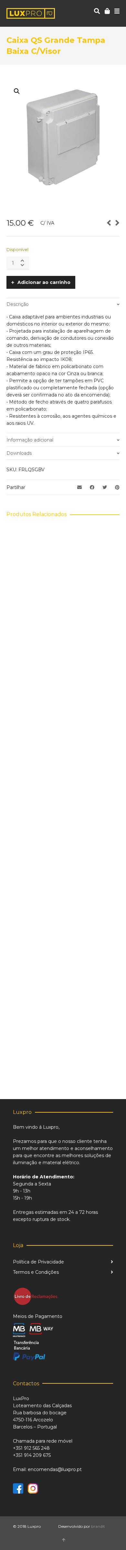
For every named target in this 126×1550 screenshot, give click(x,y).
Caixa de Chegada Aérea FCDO (63, 1056)
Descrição (17, 304)
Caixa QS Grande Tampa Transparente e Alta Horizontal (63, 778)
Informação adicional (29, 440)
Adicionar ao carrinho (43, 282)
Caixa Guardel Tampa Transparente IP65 (63, 640)
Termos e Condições (36, 1272)
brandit (98, 1526)
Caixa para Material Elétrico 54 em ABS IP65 (63, 918)
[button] (17, 91)
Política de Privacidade (38, 1262)
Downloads (19, 453)
